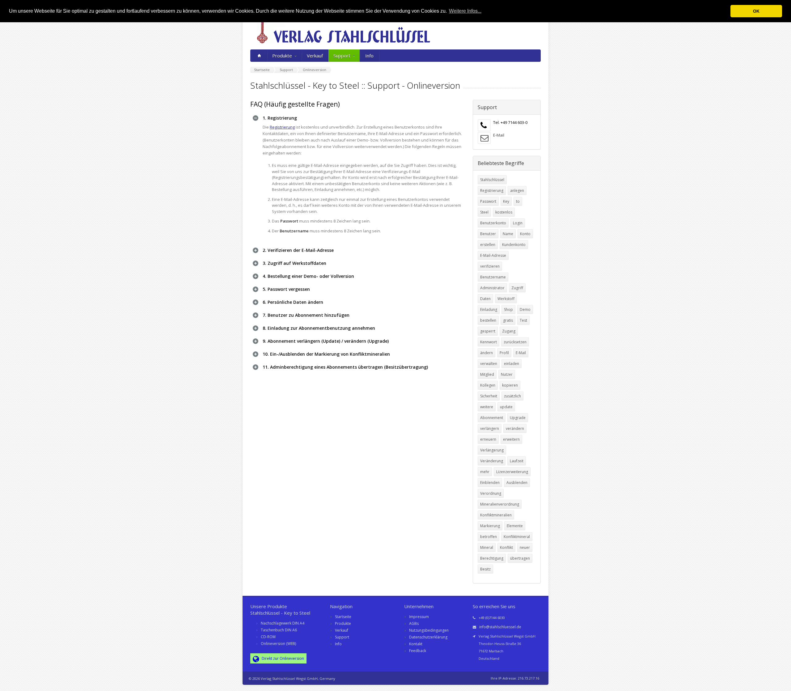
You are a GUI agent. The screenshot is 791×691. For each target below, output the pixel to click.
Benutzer (488, 233)
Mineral (486, 547)
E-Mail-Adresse (493, 255)
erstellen (487, 244)
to (518, 201)
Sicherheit (488, 396)
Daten (485, 298)
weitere (486, 406)
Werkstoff (505, 298)
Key (506, 201)
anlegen (517, 190)
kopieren (510, 385)
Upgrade (518, 417)
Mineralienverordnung (499, 504)
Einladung (488, 309)
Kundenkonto (514, 244)
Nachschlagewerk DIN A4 (282, 623)
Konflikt (506, 547)
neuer (525, 547)
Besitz (485, 569)
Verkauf (315, 56)
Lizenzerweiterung (512, 471)
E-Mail (498, 135)
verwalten (488, 363)
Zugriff (517, 287)
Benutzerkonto (493, 223)
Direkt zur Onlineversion (282, 658)
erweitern (511, 439)
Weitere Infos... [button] (465, 11)
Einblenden (490, 482)
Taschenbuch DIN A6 (279, 630)
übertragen (520, 558)
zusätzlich (512, 396)
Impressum (419, 616)
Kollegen (487, 385)
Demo (525, 309)
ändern (486, 352)
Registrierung (282, 127)
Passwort (488, 201)
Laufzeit (516, 461)
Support (341, 56)
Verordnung (490, 493)
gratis (508, 320)
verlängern (489, 428)
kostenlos (503, 212)
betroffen (488, 536)
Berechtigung (491, 558)
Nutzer (507, 374)
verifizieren (490, 266)
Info (369, 56)
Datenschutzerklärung (428, 637)
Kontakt (415, 643)
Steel (484, 212)
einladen (511, 363)
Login (517, 223)
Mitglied (487, 374)
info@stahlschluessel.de (500, 627)
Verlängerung (492, 450)
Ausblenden (516, 482)
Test (523, 320)
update (506, 406)
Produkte (282, 56)
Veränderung (491, 461)
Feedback (417, 650)
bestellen (488, 320)
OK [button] (756, 11)
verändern (515, 428)
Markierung (490, 525)
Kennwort (488, 342)
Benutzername (493, 277)
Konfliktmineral (517, 536)
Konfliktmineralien (496, 515)
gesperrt (487, 331)
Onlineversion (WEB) (278, 643)
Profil (504, 352)
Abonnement (491, 417)
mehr (484, 471)
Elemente (515, 525)
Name (508, 233)
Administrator (492, 287)
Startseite (343, 616)
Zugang (508, 331)
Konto (525, 233)
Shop (508, 309)
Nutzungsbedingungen (429, 630)
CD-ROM (268, 636)
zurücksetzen (515, 342)
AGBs (414, 623)
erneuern (488, 439)
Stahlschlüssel (492, 179)
